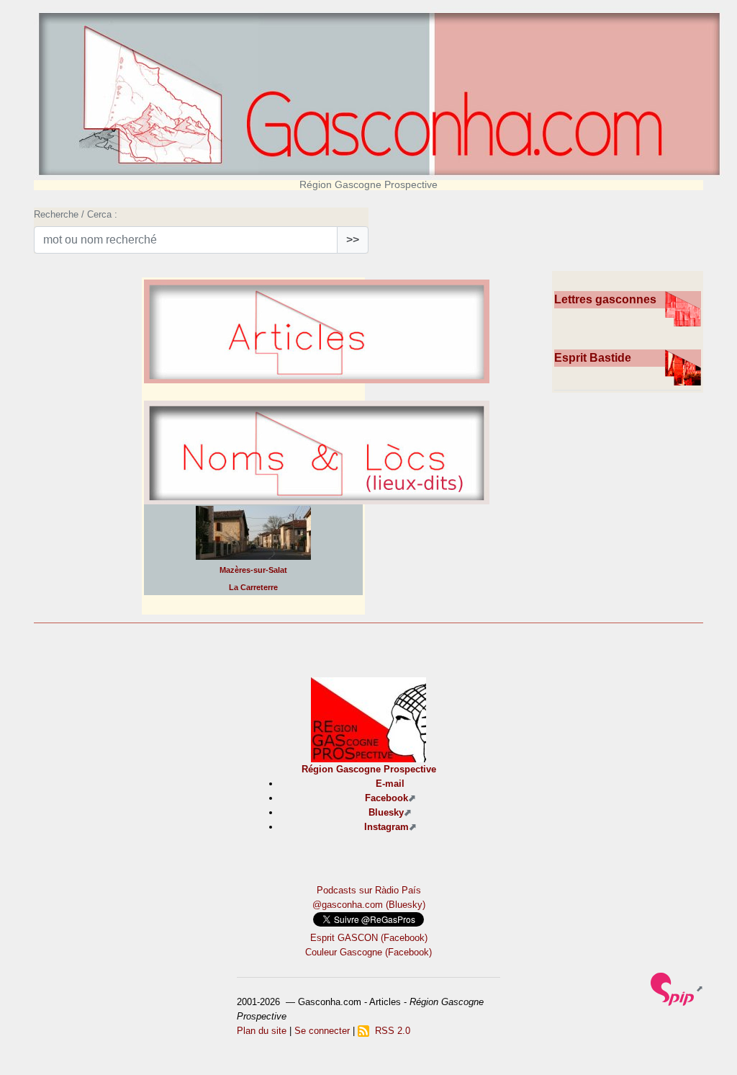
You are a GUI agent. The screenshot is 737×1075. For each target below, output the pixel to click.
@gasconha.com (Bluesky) (368, 904)
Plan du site (261, 1030)
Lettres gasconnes (605, 299)
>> (352, 239)
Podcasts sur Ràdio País (369, 890)
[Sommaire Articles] (316, 363)
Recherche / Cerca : (75, 214)
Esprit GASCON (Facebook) (369, 937)
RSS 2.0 (389, 1030)
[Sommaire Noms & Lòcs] (316, 484)
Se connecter (322, 1030)
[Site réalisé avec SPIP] (677, 988)
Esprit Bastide (592, 358)
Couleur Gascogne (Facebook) (368, 952)
